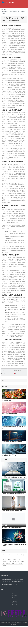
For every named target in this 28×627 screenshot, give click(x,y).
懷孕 (12, 554)
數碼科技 (14, 604)
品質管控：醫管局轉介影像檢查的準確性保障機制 (13, 493)
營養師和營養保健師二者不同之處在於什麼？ (12, 579)
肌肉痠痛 (4, 565)
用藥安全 (20, 563)
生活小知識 (22, 561)
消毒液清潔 (8, 563)
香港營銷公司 (15, 559)
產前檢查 (4, 554)
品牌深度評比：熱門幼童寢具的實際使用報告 (12, 527)
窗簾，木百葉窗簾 (19, 557)
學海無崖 (14, 599)
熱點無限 (14, 602)
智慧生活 (6, 9)
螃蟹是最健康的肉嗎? (7, 400)
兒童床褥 (9, 557)
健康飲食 (14, 561)
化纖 (13, 557)
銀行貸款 (21, 554)
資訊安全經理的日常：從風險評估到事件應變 (12, 441)
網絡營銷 (9, 559)
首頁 (2, 9)
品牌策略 (4, 559)
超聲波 (9, 554)
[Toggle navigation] (3, 6)
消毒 (4, 563)
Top (25, 615)
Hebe (3, 373)
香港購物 (4, 561)
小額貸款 (16, 554)
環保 (19, 559)
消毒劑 (13, 563)
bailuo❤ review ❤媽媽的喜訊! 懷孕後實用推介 (12, 581)
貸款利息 (4, 557)
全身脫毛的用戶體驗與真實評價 (9, 455)
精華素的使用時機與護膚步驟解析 (9, 413)
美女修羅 (14, 595)
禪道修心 (14, 593)
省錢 (18, 561)
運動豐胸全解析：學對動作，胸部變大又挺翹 (12, 510)
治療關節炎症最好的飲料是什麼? (9, 584)
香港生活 (9, 561)
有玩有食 (14, 597)
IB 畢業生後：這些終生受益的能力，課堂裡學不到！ (14, 477)
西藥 (16, 563)
